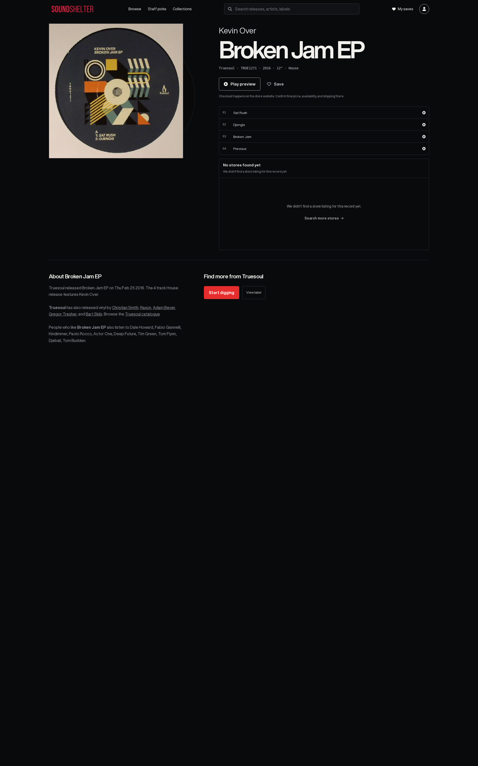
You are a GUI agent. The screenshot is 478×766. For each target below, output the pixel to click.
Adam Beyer (164, 308)
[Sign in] (424, 9)
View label (253, 292)
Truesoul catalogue (142, 314)
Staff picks (157, 9)
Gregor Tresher (62, 314)
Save (279, 84)
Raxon (145, 308)
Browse (134, 9)
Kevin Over (237, 30)
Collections (182, 9)
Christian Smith (125, 308)
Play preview (243, 84)
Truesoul (227, 68)
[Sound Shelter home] (84, 9)
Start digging (221, 293)
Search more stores (321, 218)
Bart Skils (94, 314)
